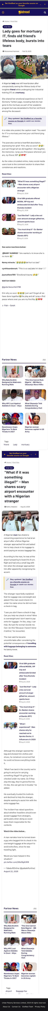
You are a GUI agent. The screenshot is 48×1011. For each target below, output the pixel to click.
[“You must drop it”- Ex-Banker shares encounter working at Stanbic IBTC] (9, 231)
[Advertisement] (24, 334)
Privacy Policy (40, 1007)
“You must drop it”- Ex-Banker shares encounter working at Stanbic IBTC (30, 232)
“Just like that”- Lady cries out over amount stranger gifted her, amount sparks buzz (31, 218)
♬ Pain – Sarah (8, 305)
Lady (15, 444)
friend (6, 444)
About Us (6, 1007)
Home (6, 21)
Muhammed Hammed (11, 51)
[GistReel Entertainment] (24, 12)
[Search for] (45, 13)
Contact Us (16, 1007)
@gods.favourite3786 (11, 287)
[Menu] (3, 13)
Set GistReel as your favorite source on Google (21, 4)
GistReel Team (27, 1007)
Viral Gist (13, 21)
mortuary (25, 444)
